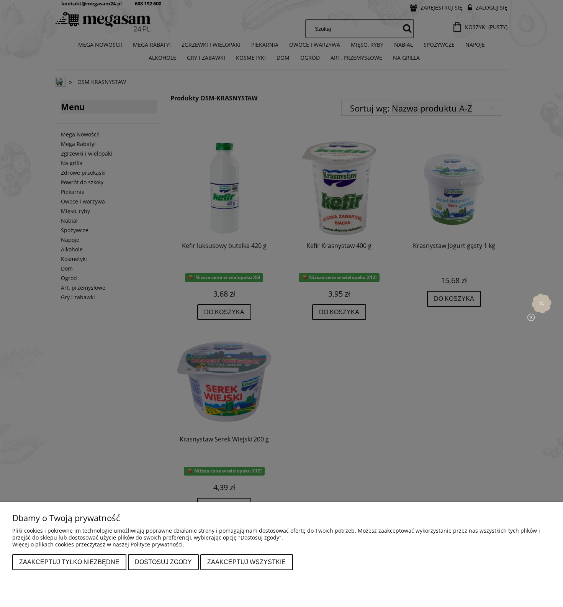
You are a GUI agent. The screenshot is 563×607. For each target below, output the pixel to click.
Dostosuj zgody (163, 561)
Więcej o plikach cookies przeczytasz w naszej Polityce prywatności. (98, 544)
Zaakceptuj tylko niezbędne (69, 561)
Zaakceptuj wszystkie (246, 561)
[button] (541, 303)
